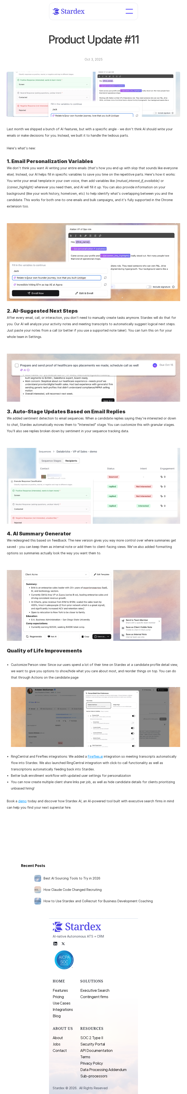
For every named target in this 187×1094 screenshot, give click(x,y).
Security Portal (92, 1044)
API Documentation (96, 1050)
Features (60, 990)
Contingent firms (94, 996)
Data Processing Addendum (103, 1069)
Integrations (63, 1009)
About (58, 1037)
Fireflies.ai (95, 756)
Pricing (58, 996)
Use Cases (61, 1003)
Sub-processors (93, 1076)
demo (22, 801)
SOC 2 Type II (91, 1037)
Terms (85, 1056)
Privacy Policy (91, 1063)
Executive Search (95, 990)
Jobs (56, 1044)
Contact (60, 1050)
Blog (56, 1015)
